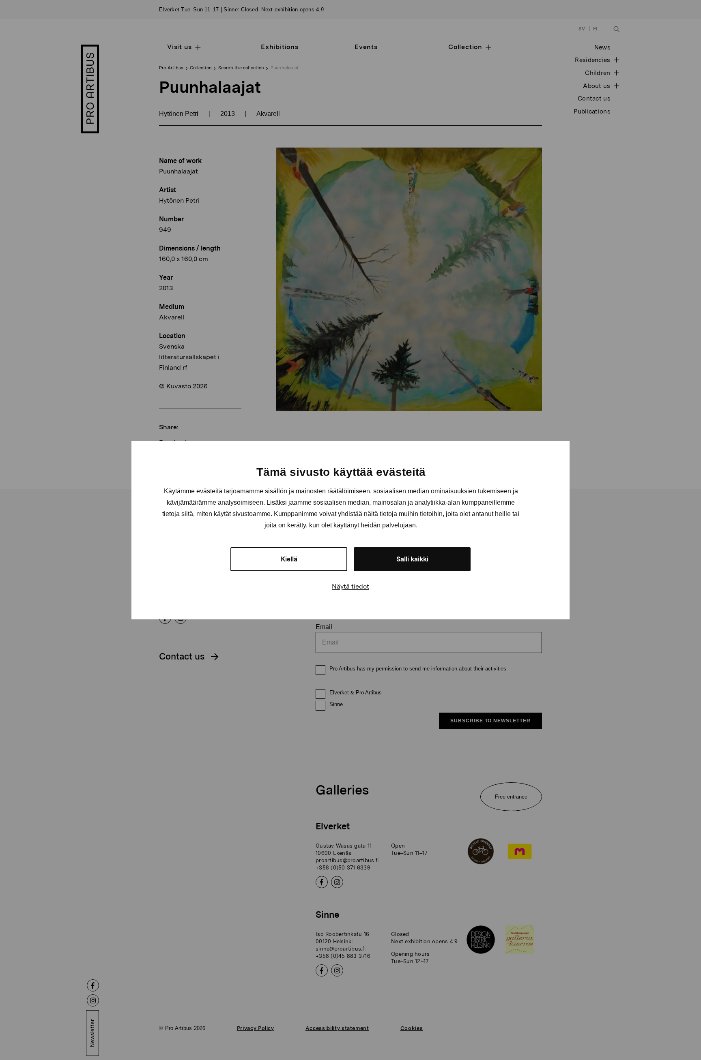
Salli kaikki (412, 559)
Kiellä (289, 559)
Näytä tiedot (350, 586)
